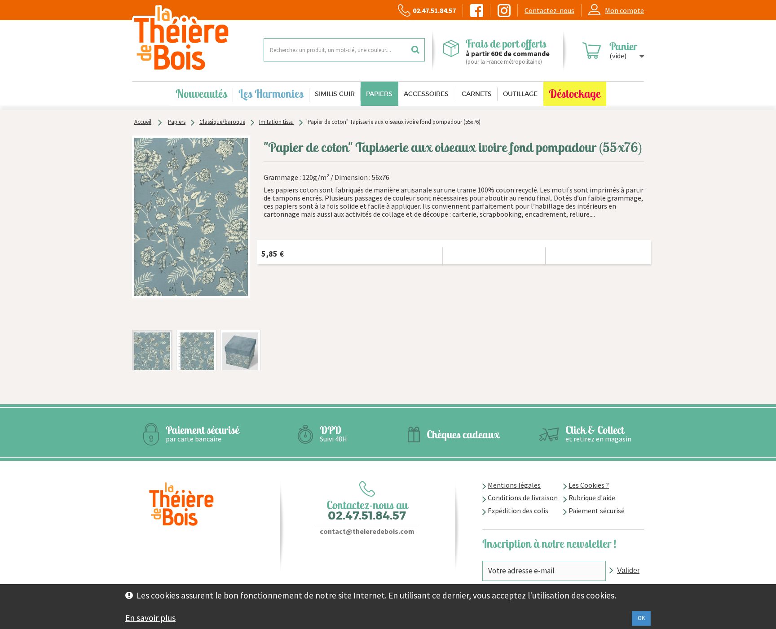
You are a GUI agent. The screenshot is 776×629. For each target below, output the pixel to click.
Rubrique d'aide (592, 497)
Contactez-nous (549, 10)
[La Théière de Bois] (191, 38)
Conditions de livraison (523, 497)
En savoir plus (150, 617)
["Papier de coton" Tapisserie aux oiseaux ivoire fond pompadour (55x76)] (152, 357)
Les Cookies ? (589, 484)
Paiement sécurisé (597, 510)
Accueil (142, 122)
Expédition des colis (518, 510)
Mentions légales (514, 484)
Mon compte (624, 10)
